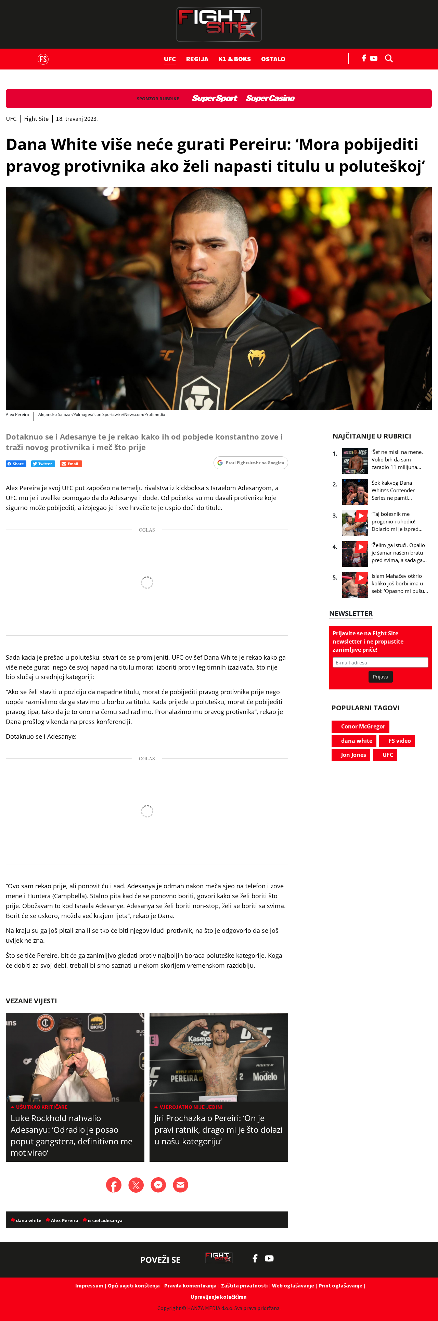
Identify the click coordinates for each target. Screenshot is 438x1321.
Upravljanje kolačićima (219, 1296)
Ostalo (273, 58)
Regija (197, 58)
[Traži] (387, 58)
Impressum (89, 1285)
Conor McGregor (362, 726)
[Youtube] (375, 57)
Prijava (380, 676)
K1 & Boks (235, 58)
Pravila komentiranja (190, 1285)
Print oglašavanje (340, 1285)
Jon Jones (353, 755)
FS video (399, 741)
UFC (170, 58)
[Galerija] (219, 298)
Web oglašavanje (293, 1285)
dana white (356, 741)
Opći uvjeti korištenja (134, 1285)
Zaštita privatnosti (244, 1285)
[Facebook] (364, 57)
